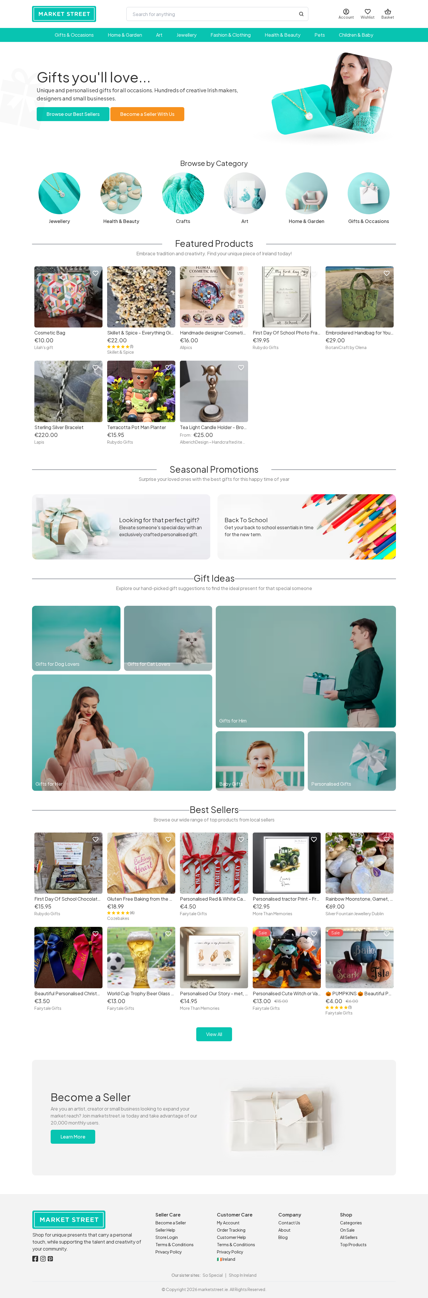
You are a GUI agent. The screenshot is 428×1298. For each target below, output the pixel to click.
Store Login (166, 1237)
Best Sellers (214, 809)
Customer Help (231, 1237)
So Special (213, 1275)
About (284, 1230)
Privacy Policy (168, 1251)
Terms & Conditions (174, 1244)
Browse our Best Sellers (73, 114)
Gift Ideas (214, 578)
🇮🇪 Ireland (226, 1259)
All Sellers (349, 1237)
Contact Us (289, 1222)
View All (214, 1034)
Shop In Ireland (243, 1275)
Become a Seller (170, 1222)
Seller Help (165, 1230)
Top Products (353, 1244)
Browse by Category (214, 163)
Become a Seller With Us (147, 114)
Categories (351, 1222)
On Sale (347, 1230)
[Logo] (64, 14)
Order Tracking (231, 1230)
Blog (283, 1237)
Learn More (73, 1137)
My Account (228, 1222)
